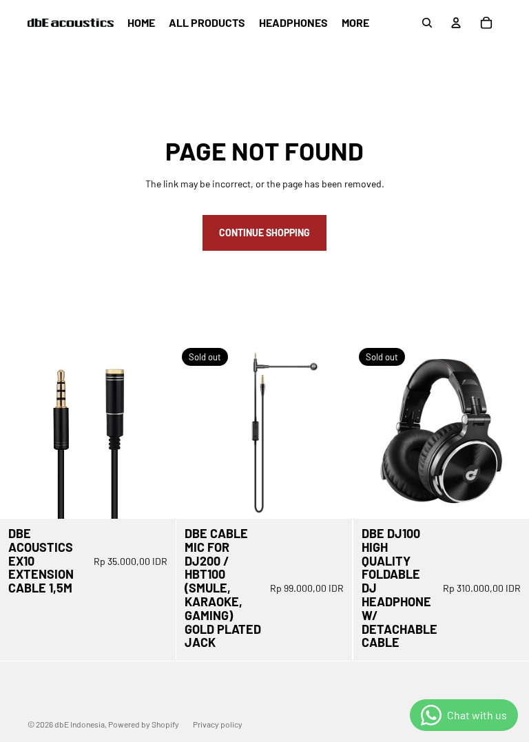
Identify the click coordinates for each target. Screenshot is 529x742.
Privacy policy (217, 724)
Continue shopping (264, 232)
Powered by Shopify (143, 724)
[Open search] (427, 23)
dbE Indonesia (79, 724)
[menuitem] (355, 23)
